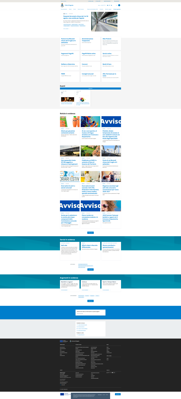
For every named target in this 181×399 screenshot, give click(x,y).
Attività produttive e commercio (80, 352)
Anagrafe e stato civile (79, 349)
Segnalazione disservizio (79, 375)
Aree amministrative (63, 348)
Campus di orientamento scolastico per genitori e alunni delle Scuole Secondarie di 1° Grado (82, 103)
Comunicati (108, 348)
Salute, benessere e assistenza (95, 355)
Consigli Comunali (109, 352)
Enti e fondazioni (62, 351)
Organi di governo (62, 347)
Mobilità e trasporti (93, 348)
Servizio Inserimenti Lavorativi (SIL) (96, 359)
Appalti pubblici (78, 351)
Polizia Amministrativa (94, 351)
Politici (61, 354)
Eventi (107, 359)
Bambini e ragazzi (108, 9)
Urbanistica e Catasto (94, 366)
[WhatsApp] (107, 372)
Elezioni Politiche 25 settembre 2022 (81, 363)
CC (60, 389)
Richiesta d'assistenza (79, 376)
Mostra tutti (91, 269)
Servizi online (93, 361)
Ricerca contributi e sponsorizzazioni (109, 246)
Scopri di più (118, 394)
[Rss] (115, 372)
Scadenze (108, 351)
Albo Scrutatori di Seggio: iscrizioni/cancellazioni (82, 347)
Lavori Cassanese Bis (94, 347)
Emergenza (77, 366)
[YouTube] (112, 372)
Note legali (92, 376)
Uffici (60, 349)
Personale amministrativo (63, 352)
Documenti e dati (62, 355)
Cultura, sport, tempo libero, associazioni (110, 243)
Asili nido (64, 245)
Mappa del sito (65, 389)
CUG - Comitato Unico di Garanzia (80, 358)
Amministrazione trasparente (95, 372)
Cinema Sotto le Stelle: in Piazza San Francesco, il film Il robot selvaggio (67, 103)
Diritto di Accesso (78, 360)
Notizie (66, 13)
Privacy (92, 374)
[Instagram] (109, 5)
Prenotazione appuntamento (79, 374)
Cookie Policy (93, 375)
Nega (107, 394)
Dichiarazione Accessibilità (94, 378)
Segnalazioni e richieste (94, 356)
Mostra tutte (90, 232)
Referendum (92, 352)
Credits (62, 389)
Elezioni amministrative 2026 (92, 9)
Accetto (104, 394)
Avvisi (107, 349)
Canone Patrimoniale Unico (79, 354)
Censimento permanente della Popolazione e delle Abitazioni (82, 356)
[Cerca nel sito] (119, 5)
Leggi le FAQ (77, 372)
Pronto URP (63, 384)
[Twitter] (110, 372)
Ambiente (101, 9)
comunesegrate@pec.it (63, 383)
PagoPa (92, 349)
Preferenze (100, 394)
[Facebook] (108, 372)
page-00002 (92, 358)
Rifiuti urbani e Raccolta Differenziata (89, 246)
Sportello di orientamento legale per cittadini (97, 363)
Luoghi (107, 358)
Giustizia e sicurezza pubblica (79, 367)
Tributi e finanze (93, 365)
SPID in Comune (93, 362)
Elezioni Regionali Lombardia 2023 (80, 365)
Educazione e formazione (65, 243)
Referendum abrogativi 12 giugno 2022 (96, 354)
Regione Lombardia (63, 1)
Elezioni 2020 (93, 367)
